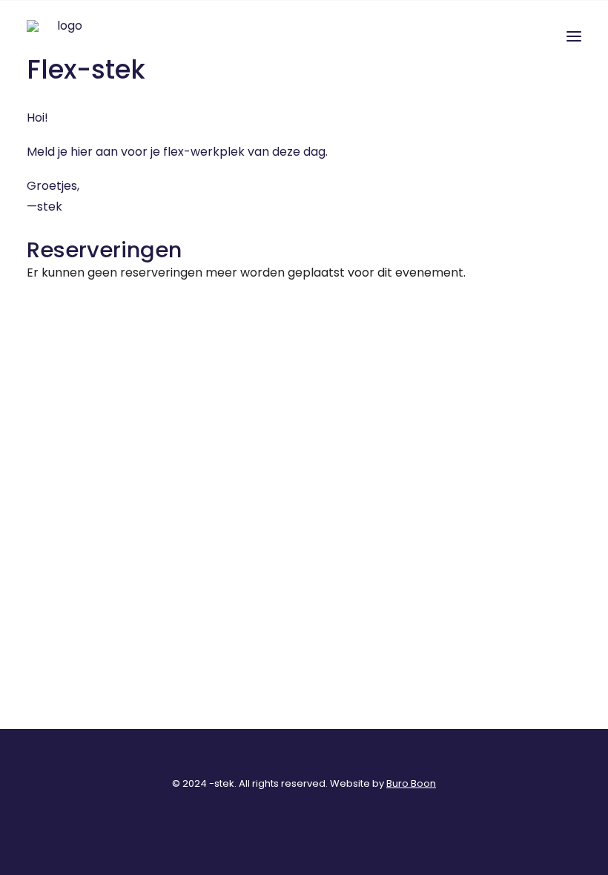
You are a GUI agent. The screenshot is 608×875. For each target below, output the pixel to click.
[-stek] (64, 36)
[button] (574, 36)
